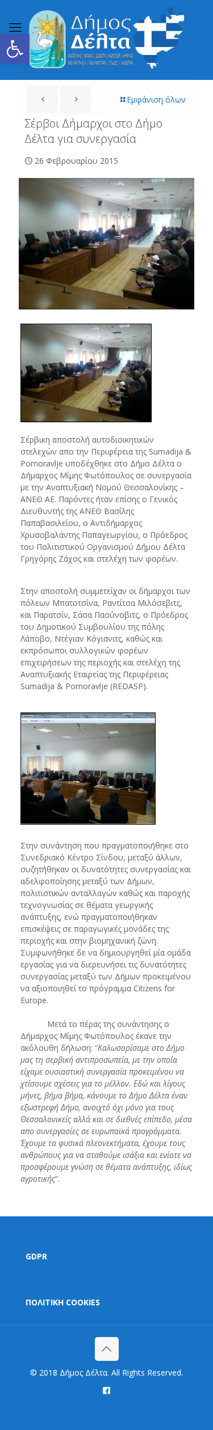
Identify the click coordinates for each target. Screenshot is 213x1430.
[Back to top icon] (107, 1349)
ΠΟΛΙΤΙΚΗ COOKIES (63, 1302)
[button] (15, 48)
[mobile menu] (15, 26)
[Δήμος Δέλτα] (106, 40)
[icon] (106, 1389)
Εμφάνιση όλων (156, 99)
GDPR (36, 1256)
